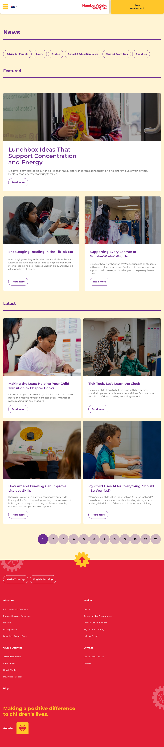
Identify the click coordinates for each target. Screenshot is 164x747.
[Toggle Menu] (5, 6)
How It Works (9, 670)
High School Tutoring (94, 629)
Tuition (88, 600)
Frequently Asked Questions (16, 616)
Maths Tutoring (16, 579)
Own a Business (12, 647)
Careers (87, 663)
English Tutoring (43, 579)
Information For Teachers (15, 609)
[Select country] (14, 7)
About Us (141, 54)
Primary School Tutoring (95, 623)
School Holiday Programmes (97, 616)
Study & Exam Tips (117, 54)
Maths (39, 54)
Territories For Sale (12, 656)
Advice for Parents (17, 54)
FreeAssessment (137, 7)
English (55, 54)
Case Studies (9, 663)
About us (8, 600)
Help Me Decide (91, 636)
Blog (6, 688)
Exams (87, 609)
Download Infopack (12, 677)
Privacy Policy (10, 629)
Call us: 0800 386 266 (94, 656)
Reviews (7, 623)
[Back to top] (82, 560)
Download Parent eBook (15, 636)
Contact (88, 647)
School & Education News (83, 54)
